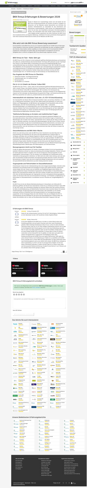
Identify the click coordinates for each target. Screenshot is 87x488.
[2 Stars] (16, 294)
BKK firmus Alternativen (18, 12)
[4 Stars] (21, 294)
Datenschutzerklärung (19, 484)
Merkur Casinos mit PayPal (69, 468)
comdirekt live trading (45, 462)
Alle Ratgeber (18, 468)
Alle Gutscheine (18, 465)
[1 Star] (14, 294)
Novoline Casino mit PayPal (69, 467)
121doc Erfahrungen (45, 468)
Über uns (33, 483)
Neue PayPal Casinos (68, 462)
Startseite (13, 8)
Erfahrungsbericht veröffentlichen (24, 314)
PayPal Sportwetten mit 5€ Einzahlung (72, 473)
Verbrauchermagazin (18, 483)
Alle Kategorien (18, 462)
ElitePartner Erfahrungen (46, 460)
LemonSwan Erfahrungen (46, 472)
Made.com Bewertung (45, 463)
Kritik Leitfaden (36, 287)
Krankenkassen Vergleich (28, 8)
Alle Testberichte (18, 467)
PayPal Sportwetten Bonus (69, 470)
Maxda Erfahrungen (45, 473)
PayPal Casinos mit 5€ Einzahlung (71, 465)
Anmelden (54, 2)
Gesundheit (19, 8)
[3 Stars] (19, 294)
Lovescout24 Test (45, 465)
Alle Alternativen (18, 463)
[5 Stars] (24, 294)
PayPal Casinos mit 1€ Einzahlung (71, 463)
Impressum (27, 483)
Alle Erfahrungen (18, 460)
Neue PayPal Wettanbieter (69, 472)
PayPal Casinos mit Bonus (69, 460)
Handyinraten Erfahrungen (46, 475)
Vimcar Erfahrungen (45, 470)
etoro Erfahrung (44, 467)
